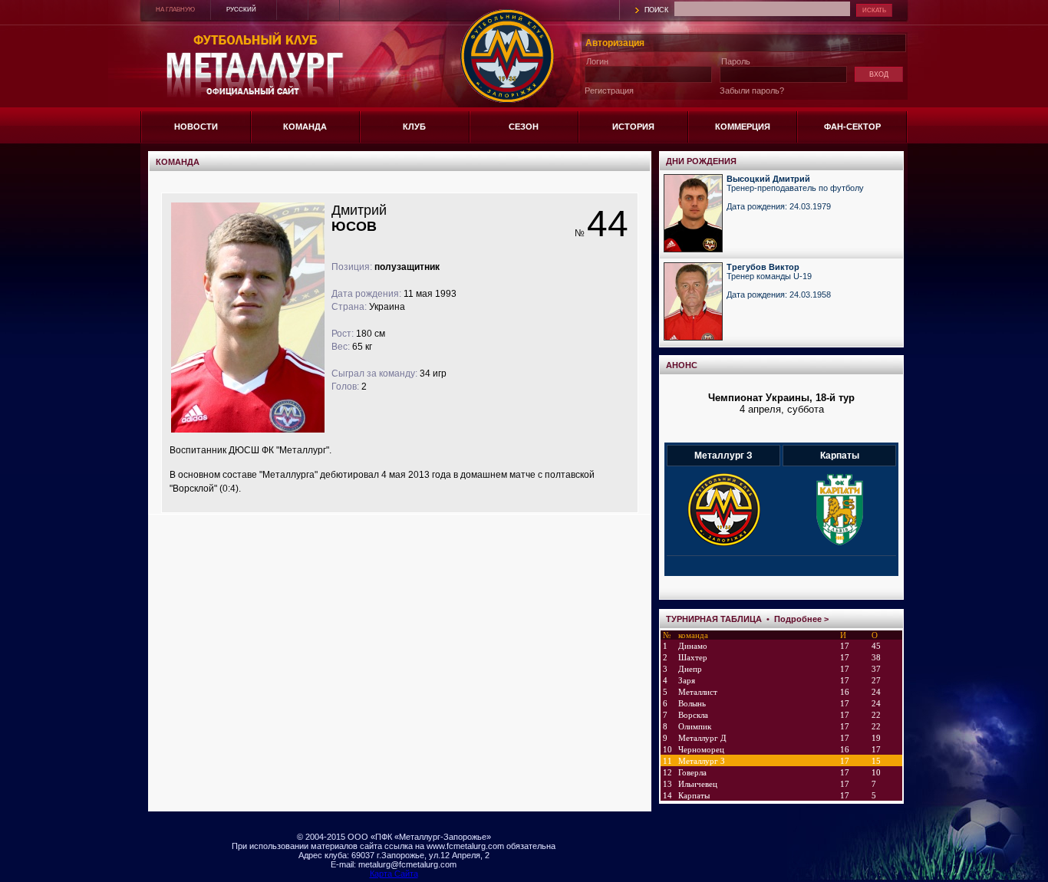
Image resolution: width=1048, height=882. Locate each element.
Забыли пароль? (752, 90)
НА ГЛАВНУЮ (175, 9)
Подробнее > (801, 619)
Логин (597, 61)
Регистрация (609, 90)
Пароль (735, 61)
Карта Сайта (394, 873)
